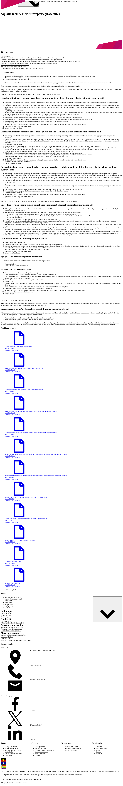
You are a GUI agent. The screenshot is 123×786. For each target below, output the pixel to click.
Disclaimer (14, 779)
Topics (3, 743)
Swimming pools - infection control (11, 629)
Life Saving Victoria (7, 637)
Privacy (19, 779)
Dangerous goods (6, 638)
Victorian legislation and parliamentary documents (16, 640)
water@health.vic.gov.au (53, 94)
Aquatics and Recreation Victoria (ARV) (13, 635)
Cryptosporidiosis (6, 621)
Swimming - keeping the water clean (12, 627)
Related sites (66, 743)
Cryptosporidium (6, 613)
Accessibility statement (29, 779)
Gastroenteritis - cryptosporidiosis (11, 631)
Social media (97, 743)
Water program (5, 617)
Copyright (8, 779)
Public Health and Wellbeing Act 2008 (12, 623)
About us (34, 743)
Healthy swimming (6, 615)
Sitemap (38, 779)
